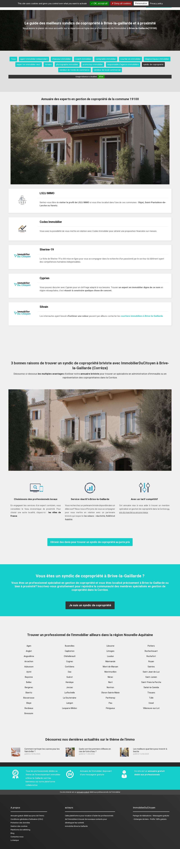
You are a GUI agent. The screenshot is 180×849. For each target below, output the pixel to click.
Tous (13, 59)
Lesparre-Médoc (69, 708)
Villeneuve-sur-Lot (151, 708)
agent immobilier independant (34, 59)
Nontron (110, 687)
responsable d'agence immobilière (123, 64)
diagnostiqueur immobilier (157, 59)
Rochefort (151, 656)
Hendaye (70, 682)
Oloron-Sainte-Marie (110, 692)
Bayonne (29, 677)
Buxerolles (69, 646)
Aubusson (28, 666)
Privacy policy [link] (156, 3)
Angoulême (29, 656)
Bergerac (29, 687)
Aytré (28, 672)
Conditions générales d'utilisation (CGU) (27, 819)
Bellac (29, 682)
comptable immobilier (106, 59)
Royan (151, 661)
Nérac (110, 677)
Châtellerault (70, 656)
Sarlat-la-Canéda (151, 687)
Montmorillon (110, 672)
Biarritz (29, 692)
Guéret (70, 677)
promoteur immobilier (93, 64)
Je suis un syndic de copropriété (90, 605)
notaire (48, 64)
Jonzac (69, 687)
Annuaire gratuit (17, 816)
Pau (110, 703)
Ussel (151, 703)
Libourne (110, 646)
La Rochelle (70, 692)
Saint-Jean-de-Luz (151, 672)
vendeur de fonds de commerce (74, 70)
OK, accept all (100, 3)
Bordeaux (29, 708)
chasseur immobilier (61, 59)
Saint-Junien (151, 677)
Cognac (69, 661)
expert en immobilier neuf (28, 64)
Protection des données (20, 823)
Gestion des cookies (19, 826)
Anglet (29, 651)
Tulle (151, 698)
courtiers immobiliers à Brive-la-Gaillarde (142, 316)
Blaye (28, 703)
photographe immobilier (67, 64)
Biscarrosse (28, 698)
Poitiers (151, 646)
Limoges (110, 651)
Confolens (69, 666)
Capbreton (69, 651)
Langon (69, 703)
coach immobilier (83, 59)
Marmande (110, 661)
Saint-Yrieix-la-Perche (151, 682)
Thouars (151, 692)
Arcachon (28, 661)
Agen (29, 646)
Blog (12, 833)
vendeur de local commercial (107, 70)
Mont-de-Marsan (110, 666)
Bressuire (28, 713)
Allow (101, 77)
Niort (110, 682)
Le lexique (15, 840)
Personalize (141, 3)
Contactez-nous (17, 837)
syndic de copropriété (153, 64)
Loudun (110, 656)
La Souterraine (69, 698)
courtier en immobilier (130, 59)
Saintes (151, 666)
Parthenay (110, 698)
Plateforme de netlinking (20, 830)
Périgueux (110, 708)
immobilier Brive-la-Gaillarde (76, 826)
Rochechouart (151, 651)
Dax (69, 672)
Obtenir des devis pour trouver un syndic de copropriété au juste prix (90, 542)
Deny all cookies (122, 3)
